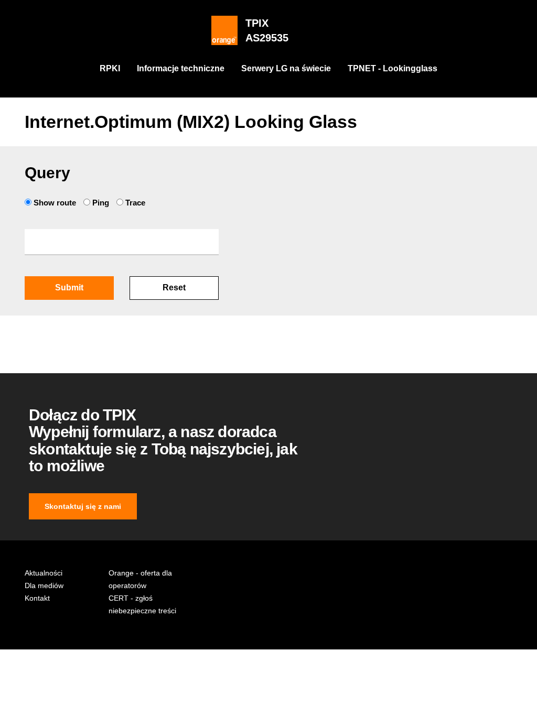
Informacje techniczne (180, 68)
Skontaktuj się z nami (83, 506)
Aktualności (43, 573)
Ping (100, 202)
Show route (54, 202)
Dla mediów (44, 585)
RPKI (110, 68)
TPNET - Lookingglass (392, 68)
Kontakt (37, 598)
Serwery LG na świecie (286, 68)
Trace (134, 202)
